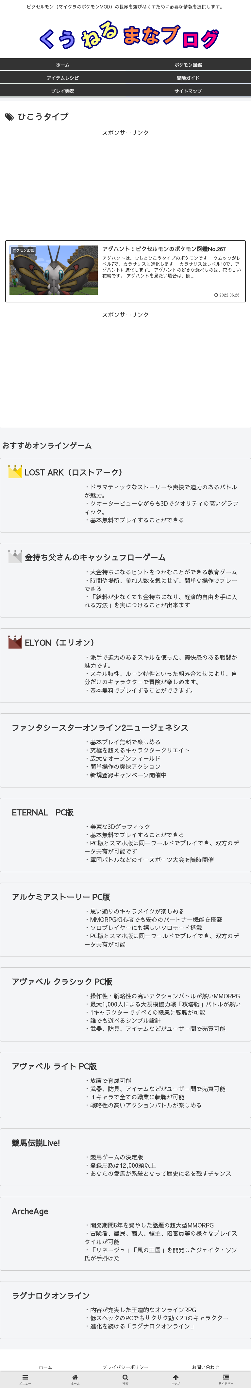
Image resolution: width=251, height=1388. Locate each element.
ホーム (45, 1367)
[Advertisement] (125, 183)
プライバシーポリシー (125, 1367)
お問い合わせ (205, 1367)
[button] (232, 881)
